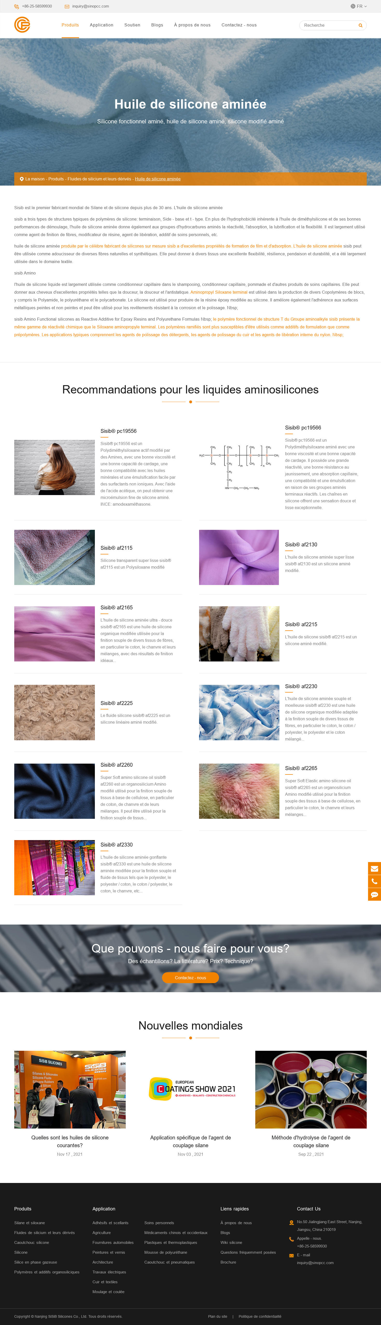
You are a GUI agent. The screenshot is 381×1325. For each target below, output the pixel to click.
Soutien (132, 25)
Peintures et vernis (109, 1252)
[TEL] (374, 881)
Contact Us (309, 1208)
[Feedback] (374, 894)
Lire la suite (70, 1122)
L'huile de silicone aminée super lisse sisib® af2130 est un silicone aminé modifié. (319, 564)
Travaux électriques (109, 1272)
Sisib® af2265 (301, 768)
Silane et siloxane (29, 1223)
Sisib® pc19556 (119, 431)
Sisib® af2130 (301, 544)
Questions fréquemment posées (248, 1252)
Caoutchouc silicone (31, 1242)
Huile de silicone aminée (158, 179)
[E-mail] (374, 868)
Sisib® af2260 (117, 765)
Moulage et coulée (108, 1291)
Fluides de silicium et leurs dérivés (99, 179)
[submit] (361, 25)
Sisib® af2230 (301, 686)
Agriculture (102, 1232)
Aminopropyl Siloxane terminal (219, 292)
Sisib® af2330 (117, 845)
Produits (70, 25)
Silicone (20, 1252)
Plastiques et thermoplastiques (170, 1242)
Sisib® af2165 (117, 607)
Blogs (157, 25)
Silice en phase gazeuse (35, 1262)
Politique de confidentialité (260, 1316)
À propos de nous (192, 25)
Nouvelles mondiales (190, 1025)
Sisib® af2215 (301, 624)
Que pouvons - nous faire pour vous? (190, 948)
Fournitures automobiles (113, 1242)
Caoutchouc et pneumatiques (169, 1262)
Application (102, 25)
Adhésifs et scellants (111, 1223)
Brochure (228, 1262)
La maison (35, 179)
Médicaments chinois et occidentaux (176, 1232)
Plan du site (217, 1316)
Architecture (103, 1262)
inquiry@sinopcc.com (90, 6)
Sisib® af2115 (116, 548)
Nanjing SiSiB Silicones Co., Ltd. (61, 1316)
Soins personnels (159, 1223)
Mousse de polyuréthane (165, 1252)
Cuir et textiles (105, 1282)
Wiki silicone (231, 1242)
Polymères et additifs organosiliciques (47, 1272)
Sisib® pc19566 (303, 428)
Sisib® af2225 (117, 703)
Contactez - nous (239, 25)
